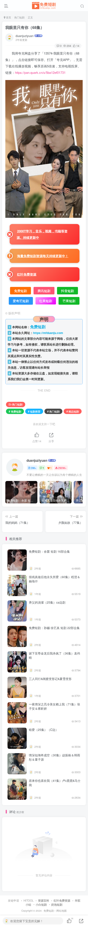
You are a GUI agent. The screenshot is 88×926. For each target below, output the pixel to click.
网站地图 (61, 910)
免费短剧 (49, 910)
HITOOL (28, 900)
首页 (8, 17)
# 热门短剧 (53, 411)
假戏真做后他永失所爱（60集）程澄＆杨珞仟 (54, 579)
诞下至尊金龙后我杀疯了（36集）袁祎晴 (54, 655)
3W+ (33, 468)
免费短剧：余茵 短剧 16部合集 (49, 551)
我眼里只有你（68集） (24, 27)
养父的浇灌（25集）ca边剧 (47, 602)
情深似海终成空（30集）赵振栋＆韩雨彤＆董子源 (54, 757)
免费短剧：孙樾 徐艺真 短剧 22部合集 (54, 628)
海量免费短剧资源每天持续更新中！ (42, 256)
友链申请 (13, 900)
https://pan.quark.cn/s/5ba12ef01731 (40, 72)
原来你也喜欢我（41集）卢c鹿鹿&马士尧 (55, 782)
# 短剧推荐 (34, 411)
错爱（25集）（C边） (43, 729)
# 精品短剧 (72, 411)
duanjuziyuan (25, 36)
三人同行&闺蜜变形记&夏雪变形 (50, 679)
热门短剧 (19, 17)
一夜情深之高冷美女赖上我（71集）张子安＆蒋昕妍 (54, 706)
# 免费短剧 (15, 411)
